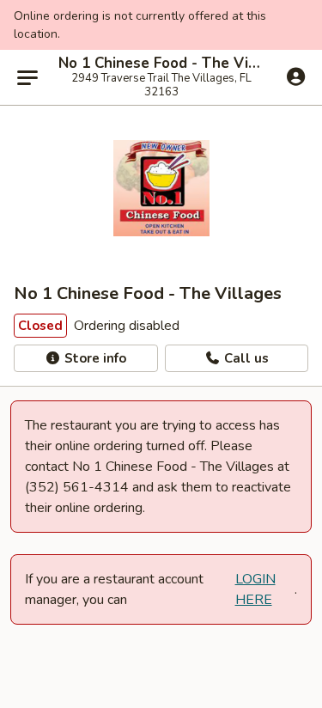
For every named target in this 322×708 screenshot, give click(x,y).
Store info (93, 358)
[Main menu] (27, 77)
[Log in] (295, 76)
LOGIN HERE (255, 589)
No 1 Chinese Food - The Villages (161, 63)
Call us (245, 358)
